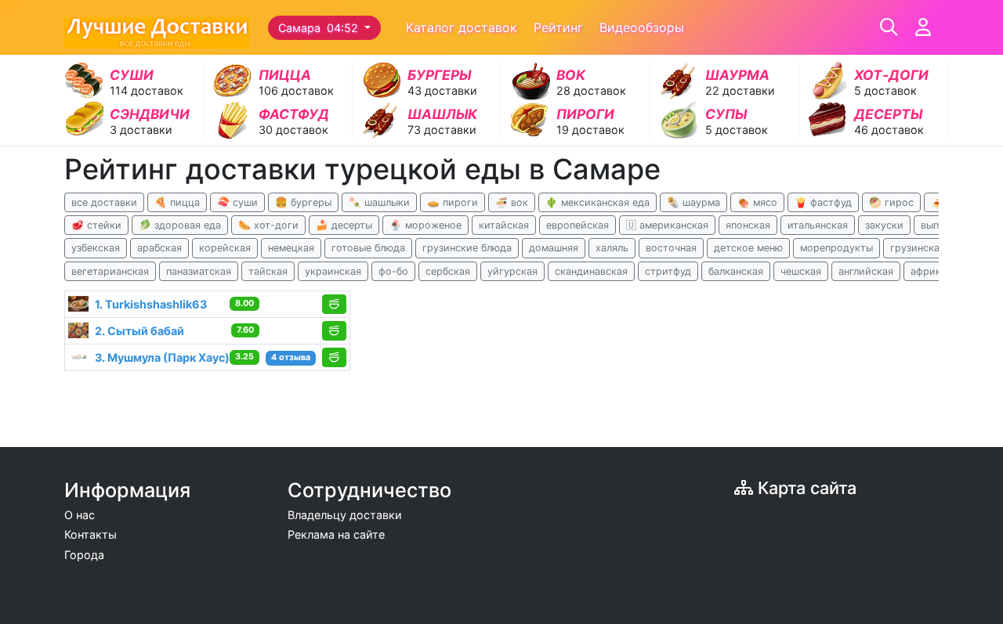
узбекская (95, 248)
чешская (800, 271)
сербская (447, 271)
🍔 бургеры (303, 202)
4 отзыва (290, 357)
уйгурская (512, 271)
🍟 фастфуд (823, 202)
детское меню (748, 248)
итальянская (818, 225)
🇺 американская (667, 225)
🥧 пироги (452, 202)
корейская (225, 248)
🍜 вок (511, 202)
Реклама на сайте (336, 534)
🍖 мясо (757, 202)
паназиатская (198, 271)
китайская (504, 225)
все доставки (104, 202)
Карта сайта (804, 488)
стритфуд (668, 271)
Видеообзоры (641, 27)
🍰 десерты (344, 225)
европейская (577, 225)
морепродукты (836, 248)
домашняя (553, 248)
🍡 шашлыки (379, 202)
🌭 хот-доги (268, 225)
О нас (79, 514)
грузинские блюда (467, 248)
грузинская (917, 248)
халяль (612, 248)
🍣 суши (237, 202)
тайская (268, 271)
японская (748, 225)
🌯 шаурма (693, 202)
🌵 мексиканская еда (597, 202)
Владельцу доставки (345, 514)
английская (865, 271)
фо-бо (393, 271)
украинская (333, 271)
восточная (671, 248)
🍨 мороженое (425, 225)
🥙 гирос (891, 202)
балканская (735, 271)
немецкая (291, 248)
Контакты (90, 534)
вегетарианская (110, 271)
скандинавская (591, 271)
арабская (159, 248)
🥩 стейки (96, 225)
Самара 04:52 (319, 27)
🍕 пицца (177, 202)
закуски (884, 225)
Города (84, 554)
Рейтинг (558, 27)
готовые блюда (368, 248)
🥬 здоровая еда (180, 225)
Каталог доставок (461, 27)
